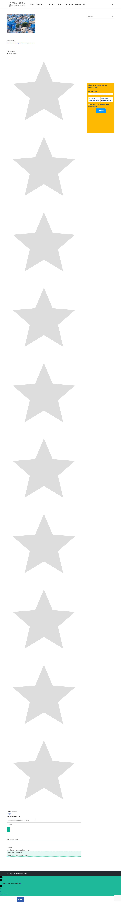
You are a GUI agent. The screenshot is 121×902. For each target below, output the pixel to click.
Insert (20, 899)
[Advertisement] (100, 50)
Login (9, 814)
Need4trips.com (21, 874)
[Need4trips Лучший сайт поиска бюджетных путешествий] (17, 4)
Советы (78, 4)
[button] (46, 4)
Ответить (4, 894)
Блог (32, 4)
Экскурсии (69, 4)
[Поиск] (112, 4)
